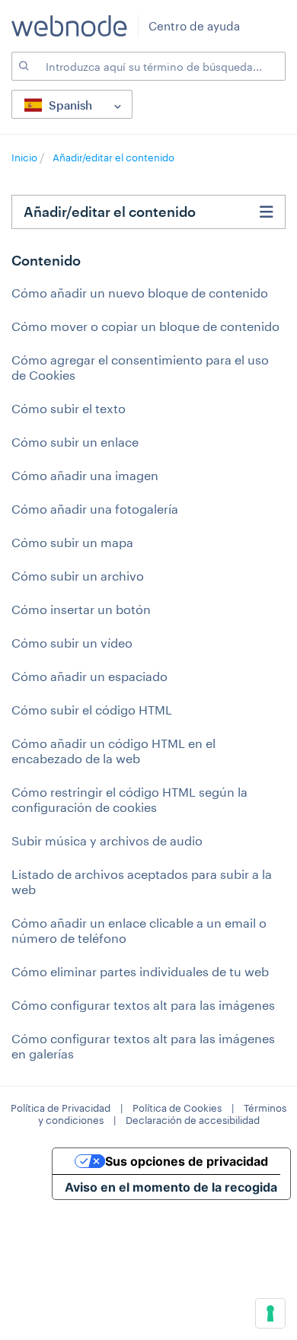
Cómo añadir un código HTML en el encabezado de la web (113, 750)
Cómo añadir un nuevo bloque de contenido (139, 292)
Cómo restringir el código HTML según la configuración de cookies (129, 799)
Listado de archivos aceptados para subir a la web (141, 881)
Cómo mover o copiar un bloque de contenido (145, 326)
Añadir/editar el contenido (113, 157)
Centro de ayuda (194, 26)
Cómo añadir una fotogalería (94, 508)
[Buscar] (22, 66)
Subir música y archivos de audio (107, 840)
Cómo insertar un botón (81, 609)
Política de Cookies (177, 1108)
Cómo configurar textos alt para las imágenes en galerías (143, 1046)
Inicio (25, 157)
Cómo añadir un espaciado (89, 676)
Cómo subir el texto (68, 408)
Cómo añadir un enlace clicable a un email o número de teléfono (139, 930)
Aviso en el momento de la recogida (171, 1187)
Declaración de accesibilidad (193, 1120)
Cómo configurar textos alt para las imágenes (143, 1005)
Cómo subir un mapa (72, 542)
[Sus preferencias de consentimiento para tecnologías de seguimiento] (270, 1313)
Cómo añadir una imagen (84, 475)
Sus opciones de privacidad (186, 1161)
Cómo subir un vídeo (72, 642)
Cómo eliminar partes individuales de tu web (140, 971)
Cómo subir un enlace (75, 441)
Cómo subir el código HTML (91, 709)
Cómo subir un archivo (77, 575)
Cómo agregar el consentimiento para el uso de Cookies (140, 367)
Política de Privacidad (60, 1108)
